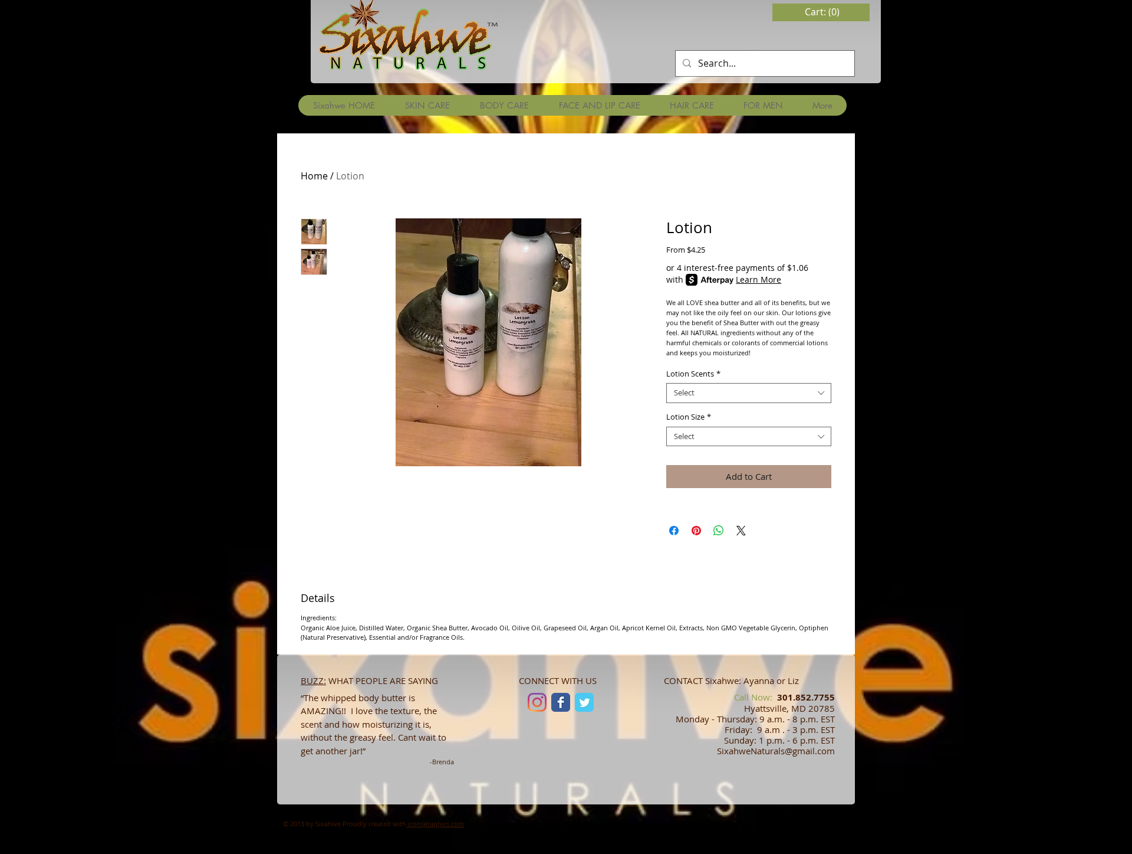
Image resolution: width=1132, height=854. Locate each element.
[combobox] (748, 393)
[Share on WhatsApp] (719, 530)
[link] (823, 12)
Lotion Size (688, 417)
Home (314, 175)
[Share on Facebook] (674, 530)
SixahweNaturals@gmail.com (776, 751)
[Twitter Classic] (584, 702)
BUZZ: (313, 680)
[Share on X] (741, 530)
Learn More (758, 279)
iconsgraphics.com (435, 823)
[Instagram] (537, 702)
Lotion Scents (693, 374)
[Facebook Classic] (560, 702)
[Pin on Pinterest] (696, 530)
